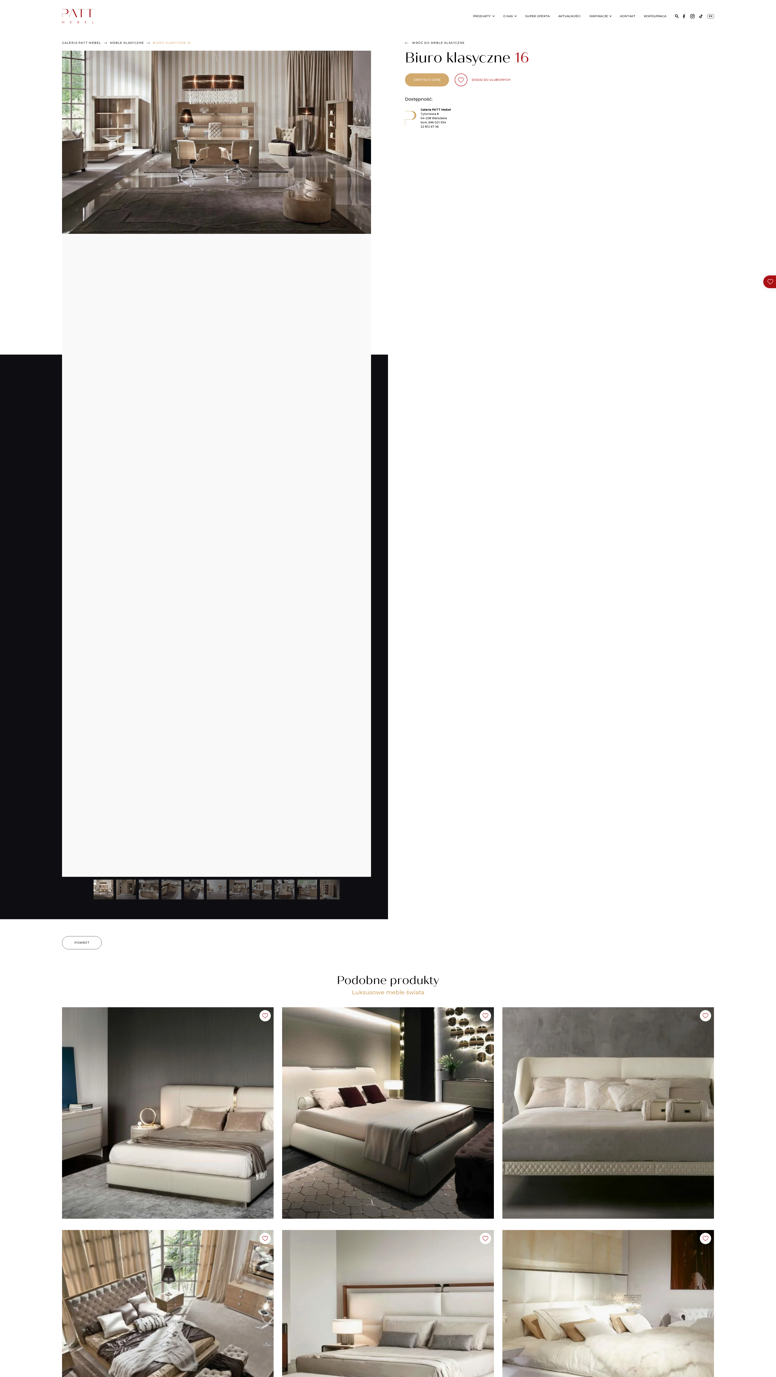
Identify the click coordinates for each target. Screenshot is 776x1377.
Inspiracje (598, 16)
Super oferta (537, 16)
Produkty (482, 16)
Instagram (692, 16)
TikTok (701, 16)
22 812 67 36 (430, 126)
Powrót (81, 942)
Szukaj (677, 16)
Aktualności (569, 16)
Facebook (684, 16)
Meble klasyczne (127, 43)
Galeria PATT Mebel (81, 43)
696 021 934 (437, 122)
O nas (508, 16)
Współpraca (655, 16)
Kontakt (627, 16)
